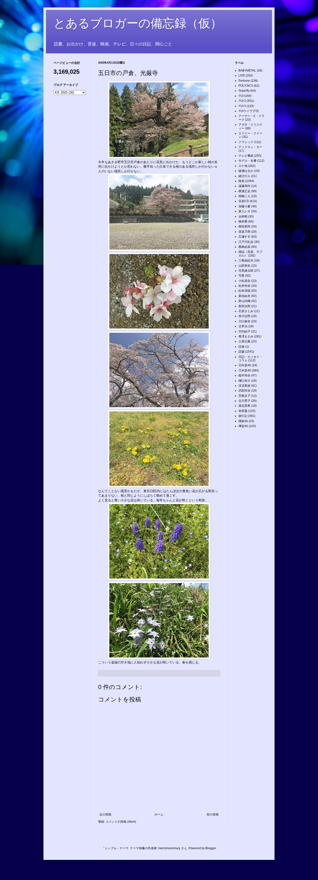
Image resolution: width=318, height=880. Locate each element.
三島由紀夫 (245, 260)
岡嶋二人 (244, 196)
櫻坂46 (243, 421)
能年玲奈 (244, 375)
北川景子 (244, 401)
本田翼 (242, 411)
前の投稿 (213, 814)
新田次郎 (244, 306)
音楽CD (243, 201)
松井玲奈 (244, 286)
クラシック (245, 142)
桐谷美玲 (244, 226)
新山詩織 (244, 301)
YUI (240, 96)
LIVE (241, 75)
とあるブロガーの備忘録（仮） (137, 23)
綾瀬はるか (245, 171)
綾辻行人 (244, 176)
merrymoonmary (169, 848)
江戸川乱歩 (245, 242)
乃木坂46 (244, 370)
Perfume (244, 80)
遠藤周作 (244, 186)
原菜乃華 (244, 231)
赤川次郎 (244, 316)
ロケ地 (242, 166)
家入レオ (244, 211)
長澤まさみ (245, 336)
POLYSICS (245, 85)
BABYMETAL (247, 70)
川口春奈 (244, 321)
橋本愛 (242, 221)
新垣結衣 (244, 296)
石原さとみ (245, 311)
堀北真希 (244, 405)
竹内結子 (244, 331)
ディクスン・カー (250, 147)
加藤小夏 (244, 206)
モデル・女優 (247, 160)
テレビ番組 (245, 155)
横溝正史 (244, 191)
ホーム (159, 814)
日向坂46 (244, 365)
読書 (241, 351)
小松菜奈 (244, 281)
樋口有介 (244, 380)
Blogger (210, 848)
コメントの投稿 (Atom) (121, 821)
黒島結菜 (244, 247)
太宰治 (242, 326)
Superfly (244, 90)
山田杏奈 (244, 265)
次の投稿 (105, 814)
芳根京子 (244, 396)
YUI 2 (242, 101)
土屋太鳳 (244, 341)
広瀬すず (244, 236)
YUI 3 (242, 106)
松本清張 (244, 291)
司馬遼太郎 (245, 270)
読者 (241, 346)
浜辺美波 (244, 385)
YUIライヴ (245, 111)
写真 (241, 275)
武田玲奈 (244, 390)
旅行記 (242, 416)
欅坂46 (243, 426)
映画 (241, 181)
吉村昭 (242, 216)
